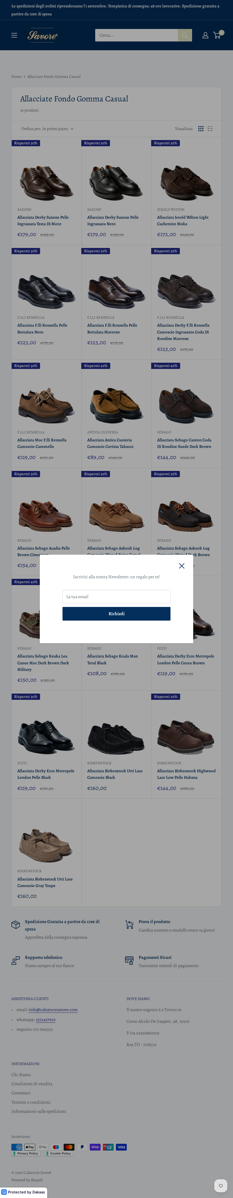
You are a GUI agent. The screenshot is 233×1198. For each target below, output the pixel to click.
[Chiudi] (182, 566)
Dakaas (38, 1192)
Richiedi (117, 614)
